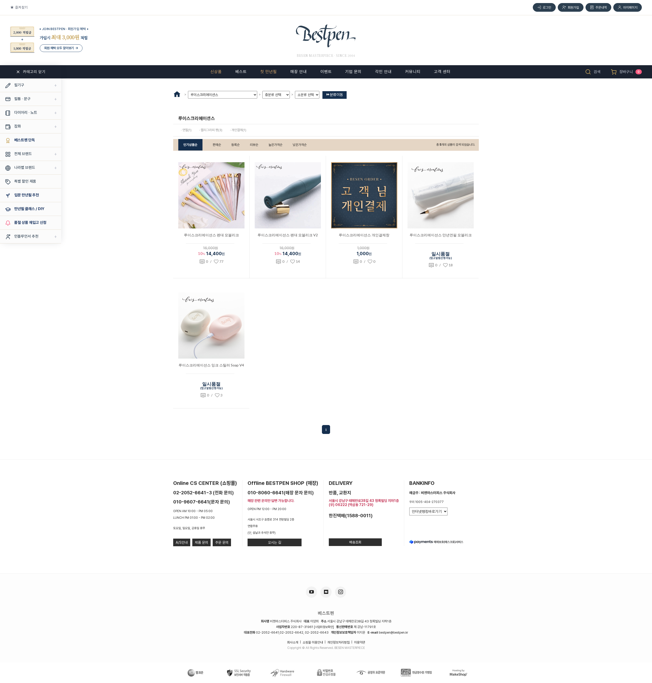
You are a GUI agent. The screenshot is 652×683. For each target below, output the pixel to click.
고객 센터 (442, 71)
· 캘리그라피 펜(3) (210, 130)
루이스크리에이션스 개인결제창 (364, 235)
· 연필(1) (186, 130)
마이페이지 (630, 7)
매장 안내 (298, 71)
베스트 (241, 71)
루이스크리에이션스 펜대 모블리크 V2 (287, 235)
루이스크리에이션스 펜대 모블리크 (211, 235)
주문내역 (601, 7)
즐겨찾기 (21, 7)
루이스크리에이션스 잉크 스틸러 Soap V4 (211, 365)
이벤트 (326, 71)
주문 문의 (221, 542)
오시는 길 (274, 542)
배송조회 (355, 542)
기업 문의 (353, 71)
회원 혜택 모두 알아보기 (61, 48)
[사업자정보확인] (324, 627)
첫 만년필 (268, 71)
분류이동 (336, 94)
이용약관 (359, 642)
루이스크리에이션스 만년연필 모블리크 (441, 235)
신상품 (216, 71)
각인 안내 (383, 71)
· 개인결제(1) (238, 130)
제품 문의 (201, 542)
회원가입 (573, 7)
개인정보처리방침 (338, 642)
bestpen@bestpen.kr (393, 632)
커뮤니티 (412, 71)
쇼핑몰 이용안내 (313, 642)
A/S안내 (182, 542)
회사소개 (292, 642)
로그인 (547, 7)
